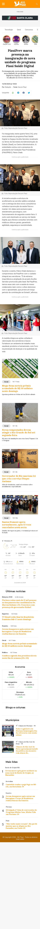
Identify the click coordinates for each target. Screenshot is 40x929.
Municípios (12, 720)
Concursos (29, 30)
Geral (19, 30)
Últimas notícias (15, 591)
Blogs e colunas (15, 707)
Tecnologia (9, 30)
